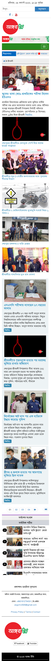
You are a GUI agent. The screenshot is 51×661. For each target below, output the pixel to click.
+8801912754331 (23, 601)
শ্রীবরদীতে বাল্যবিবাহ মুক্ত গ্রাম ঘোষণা (18, 274)
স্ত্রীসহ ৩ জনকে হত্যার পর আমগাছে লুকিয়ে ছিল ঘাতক (23, 474)
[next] (35, 509)
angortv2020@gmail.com (25, 605)
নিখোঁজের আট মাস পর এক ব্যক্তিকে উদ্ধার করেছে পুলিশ (23, 418)
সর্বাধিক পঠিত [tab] (25, 522)
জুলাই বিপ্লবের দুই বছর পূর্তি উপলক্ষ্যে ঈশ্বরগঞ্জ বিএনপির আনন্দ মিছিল (33, 553)
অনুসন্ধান (42, 9)
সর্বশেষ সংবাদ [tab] (25, 517)
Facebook (19, 643)
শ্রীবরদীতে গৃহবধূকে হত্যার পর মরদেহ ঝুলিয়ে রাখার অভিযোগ (25, 362)
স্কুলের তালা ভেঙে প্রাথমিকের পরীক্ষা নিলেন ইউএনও (25, 95)
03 (22, 509)
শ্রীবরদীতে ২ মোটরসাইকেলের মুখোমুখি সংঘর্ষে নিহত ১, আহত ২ (25, 211)
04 (29, 509)
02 (16, 509)
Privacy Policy (17, 612)
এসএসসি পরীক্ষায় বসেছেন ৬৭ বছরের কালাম (25, 306)
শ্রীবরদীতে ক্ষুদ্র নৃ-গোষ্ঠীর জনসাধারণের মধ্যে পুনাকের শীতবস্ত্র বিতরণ (24, 177)
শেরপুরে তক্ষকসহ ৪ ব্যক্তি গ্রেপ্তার (16, 243)
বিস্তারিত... (29, 115)
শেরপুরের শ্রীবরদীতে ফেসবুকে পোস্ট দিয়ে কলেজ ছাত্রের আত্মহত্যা (22, 144)
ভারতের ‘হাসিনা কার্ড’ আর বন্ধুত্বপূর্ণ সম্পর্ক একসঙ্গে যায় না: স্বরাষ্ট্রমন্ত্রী (35, 541)
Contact (36, 612)
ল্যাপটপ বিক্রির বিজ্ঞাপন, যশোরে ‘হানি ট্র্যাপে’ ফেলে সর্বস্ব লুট (35, 530)
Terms (28, 612)
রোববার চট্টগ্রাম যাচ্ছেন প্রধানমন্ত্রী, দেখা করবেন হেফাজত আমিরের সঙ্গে (33, 564)
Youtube (33, 643)
